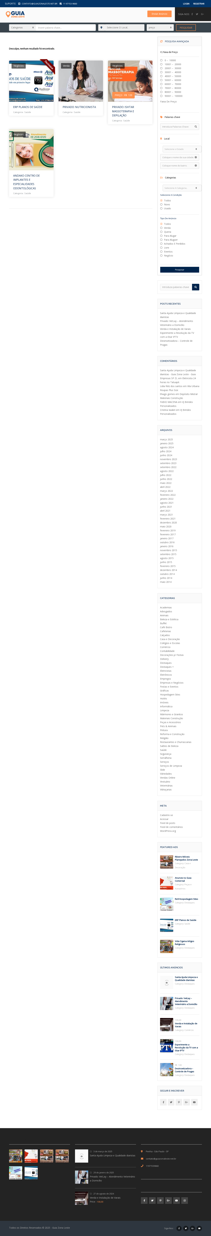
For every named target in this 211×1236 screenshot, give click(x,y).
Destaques (166, 662)
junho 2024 (166, 455)
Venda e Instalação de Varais (175, 328)
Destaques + (167, 666)
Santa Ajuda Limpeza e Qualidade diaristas (186, 979)
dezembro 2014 (168, 570)
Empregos (165, 678)
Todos (167, 200)
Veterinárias (166, 785)
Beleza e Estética (169, 619)
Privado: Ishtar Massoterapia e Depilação (123, 111)
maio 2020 (165, 526)
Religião (164, 738)
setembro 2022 (168, 467)
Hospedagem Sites (170, 694)
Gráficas (164, 690)
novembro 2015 (168, 550)
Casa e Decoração (170, 639)
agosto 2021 (167, 502)
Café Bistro (166, 627)
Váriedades (166, 773)
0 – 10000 (170, 60)
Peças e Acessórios (170, 722)
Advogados (166, 611)
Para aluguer (171, 239)
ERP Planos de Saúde (27, 107)
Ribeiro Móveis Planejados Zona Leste (186, 858)
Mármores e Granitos (171, 714)
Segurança (165, 753)
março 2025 (166, 439)
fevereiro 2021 (168, 518)
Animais (164, 615)
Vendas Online (167, 777)
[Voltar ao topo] (200, 1215)
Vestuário (165, 781)
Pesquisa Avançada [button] (176, 41)
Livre (166, 247)
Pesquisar (186, 27)
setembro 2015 (168, 554)
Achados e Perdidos (174, 243)
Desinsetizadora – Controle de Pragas (184, 1070)
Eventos (168, 251)
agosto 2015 (167, 558)
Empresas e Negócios (171, 682)
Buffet (163, 623)
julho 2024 (165, 451)
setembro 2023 (168, 463)
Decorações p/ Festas (172, 655)
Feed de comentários (171, 827)
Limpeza (164, 710)
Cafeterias (165, 631)
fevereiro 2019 (168, 530)
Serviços (164, 761)
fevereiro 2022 (168, 494)
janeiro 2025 (166, 443)
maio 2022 (165, 483)
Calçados (165, 635)
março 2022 (166, 490)
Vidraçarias (166, 789)
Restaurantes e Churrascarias (175, 742)
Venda (167, 227)
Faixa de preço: (168, 101)
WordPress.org (168, 830)
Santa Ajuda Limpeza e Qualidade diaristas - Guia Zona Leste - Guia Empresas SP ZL (178, 374)
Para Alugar (170, 235)
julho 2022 (165, 475)
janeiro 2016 (166, 546)
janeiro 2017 (166, 538)
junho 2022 (166, 479)
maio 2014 (165, 581)
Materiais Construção (171, 718)
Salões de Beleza (169, 746)
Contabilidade (167, 651)
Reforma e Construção (172, 734)
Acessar (164, 819)
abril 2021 (165, 510)
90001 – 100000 (173, 95)
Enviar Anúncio (159, 13)
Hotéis (163, 698)
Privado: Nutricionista (79, 107)
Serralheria (165, 757)
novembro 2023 (168, 459)
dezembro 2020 (168, 522)
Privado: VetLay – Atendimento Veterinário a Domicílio (186, 1001)
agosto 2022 (167, 471)
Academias (166, 607)
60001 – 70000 (172, 84)
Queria (167, 231)
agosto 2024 (167, 447)
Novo (167, 204)
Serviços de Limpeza (171, 765)
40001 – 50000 (172, 76)
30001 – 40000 (172, 72)
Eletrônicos (166, 674)
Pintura (164, 730)
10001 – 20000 (172, 64)
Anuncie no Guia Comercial (183, 879)
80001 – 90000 (172, 92)
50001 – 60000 (172, 80)
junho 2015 (166, 562)
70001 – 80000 (172, 88)
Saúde (27, 112)
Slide (162, 769)
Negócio (168, 255)
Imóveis (164, 702)
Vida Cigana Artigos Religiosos (184, 943)
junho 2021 (166, 506)
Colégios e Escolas (170, 643)
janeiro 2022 (166, 498)
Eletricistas (165, 670)
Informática (166, 706)
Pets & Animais (168, 726)
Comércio (165, 647)
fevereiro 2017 (168, 534)
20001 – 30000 (172, 68)
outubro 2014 (167, 574)
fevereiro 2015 (168, 566)
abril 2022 (165, 486)
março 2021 (166, 514)
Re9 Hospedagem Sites (186, 898)
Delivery (164, 658)
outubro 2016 (167, 542)
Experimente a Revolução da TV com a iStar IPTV (186, 1047)
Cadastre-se (166, 815)
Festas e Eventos (169, 686)
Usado (167, 208)
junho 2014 (166, 577)
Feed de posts (167, 823)
